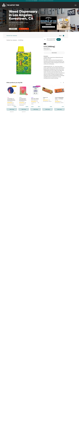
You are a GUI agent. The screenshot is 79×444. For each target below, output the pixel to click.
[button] (66, 31)
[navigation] (75, 5)
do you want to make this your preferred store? (46, 0)
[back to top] (76, 441)
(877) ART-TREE (12, 25)
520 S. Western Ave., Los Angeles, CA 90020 (18, 22)
